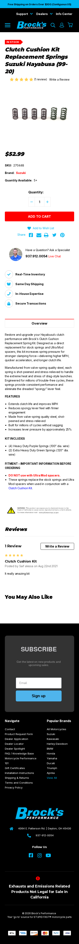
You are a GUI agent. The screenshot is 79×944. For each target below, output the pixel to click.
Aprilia (51, 773)
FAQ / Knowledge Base (19, 753)
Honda (51, 753)
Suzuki (51, 734)
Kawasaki (53, 738)
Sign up (39, 696)
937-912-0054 (45, 835)
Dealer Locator (14, 743)
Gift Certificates (15, 768)
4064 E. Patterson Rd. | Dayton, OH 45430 (44, 828)
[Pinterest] (62, 235)
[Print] (46, 235)
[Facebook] (31, 235)
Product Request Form (19, 734)
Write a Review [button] (59, 79)
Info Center (64, 14)
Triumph (52, 768)
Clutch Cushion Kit (20, 488)
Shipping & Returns (17, 777)
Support (22, 14)
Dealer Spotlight (15, 748)
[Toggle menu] (10, 25)
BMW (50, 748)
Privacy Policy (13, 787)
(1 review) (41, 79)
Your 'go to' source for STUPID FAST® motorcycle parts (39, 916)
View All (52, 777)
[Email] (38, 235)
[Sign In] (62, 25)
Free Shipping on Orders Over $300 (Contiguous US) (39, 4)
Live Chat (54, 256)
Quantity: (36, 192)
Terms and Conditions (19, 782)
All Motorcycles (56, 729)
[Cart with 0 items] (70, 25)
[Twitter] (54, 235)
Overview (39, 323)
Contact (10, 729)
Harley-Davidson (57, 743)
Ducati (51, 763)
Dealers (42, 14)
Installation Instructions (19, 773)
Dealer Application (16, 738)
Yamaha (52, 758)
